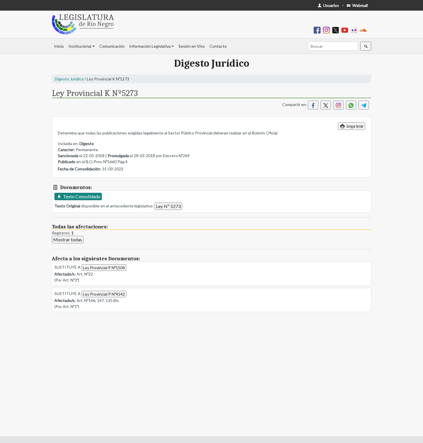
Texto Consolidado (81, 196)
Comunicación (112, 46)
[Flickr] (355, 29)
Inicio (59, 46)
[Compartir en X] (326, 105)
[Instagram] (327, 29)
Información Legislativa (150, 46)
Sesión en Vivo (191, 46)
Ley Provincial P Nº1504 (104, 267)
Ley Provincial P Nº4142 (104, 294)
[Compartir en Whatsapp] (351, 105)
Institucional (79, 46)
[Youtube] (345, 29)
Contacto (218, 46)
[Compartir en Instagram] (338, 105)
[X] (336, 29)
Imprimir (355, 126)
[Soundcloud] (364, 29)
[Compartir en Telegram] (364, 105)
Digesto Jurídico (69, 78)
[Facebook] (318, 29)
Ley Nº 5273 (168, 206)
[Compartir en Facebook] (313, 105)
